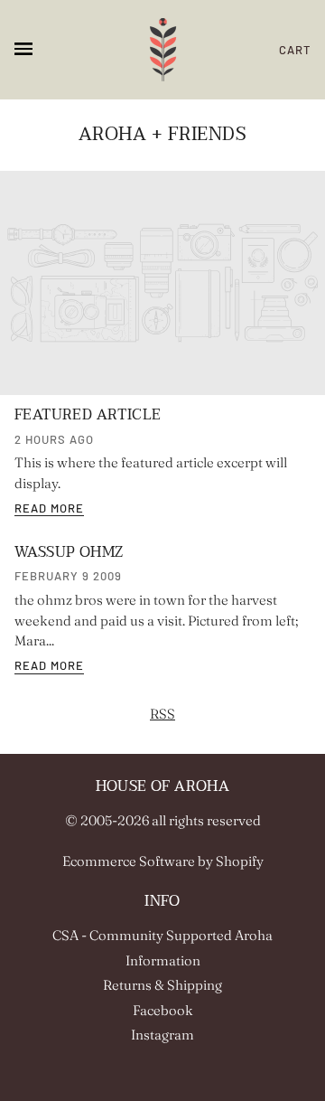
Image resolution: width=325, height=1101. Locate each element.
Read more (49, 509)
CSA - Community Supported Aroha (162, 935)
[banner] (163, 49)
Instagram (162, 1034)
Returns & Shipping (162, 984)
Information (162, 960)
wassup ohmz (68, 552)
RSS (162, 713)
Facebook (163, 1010)
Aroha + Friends (163, 134)
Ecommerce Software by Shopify (163, 861)
